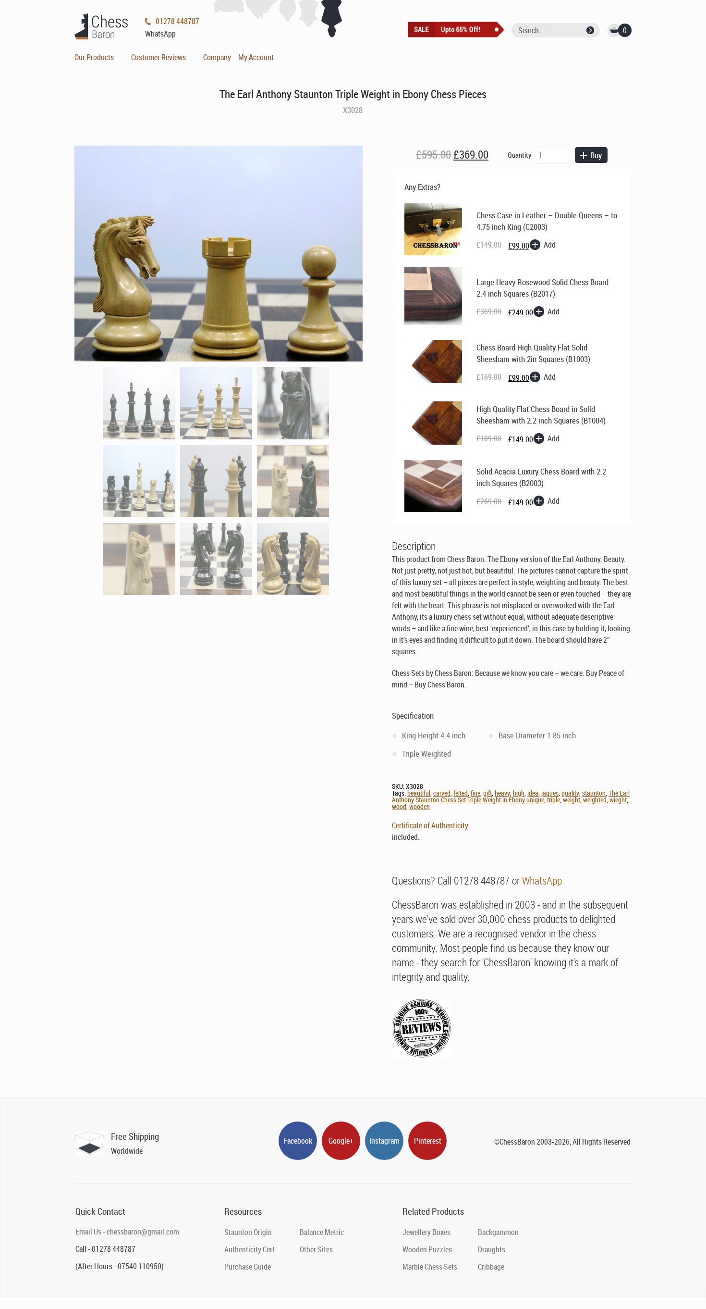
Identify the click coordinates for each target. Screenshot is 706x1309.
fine (475, 793)
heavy (502, 793)
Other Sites (316, 1249)
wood (399, 806)
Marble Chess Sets (429, 1266)
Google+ (341, 1140)
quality (570, 793)
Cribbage (491, 1266)
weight (571, 799)
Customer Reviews (158, 57)
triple (553, 799)
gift (487, 793)
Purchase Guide (247, 1266)
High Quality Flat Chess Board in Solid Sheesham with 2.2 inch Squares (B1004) (541, 414)
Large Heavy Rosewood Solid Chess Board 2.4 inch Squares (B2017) (542, 287)
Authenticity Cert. (250, 1249)
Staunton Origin (248, 1232)
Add (550, 244)
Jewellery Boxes (426, 1232)
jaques (550, 793)
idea (532, 793)
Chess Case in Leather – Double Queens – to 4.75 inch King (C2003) (546, 221)
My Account (256, 57)
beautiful (418, 793)
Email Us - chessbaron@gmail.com (127, 1231)
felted (460, 793)
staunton (594, 793)
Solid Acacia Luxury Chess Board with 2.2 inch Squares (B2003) (541, 477)
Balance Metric (322, 1232)
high (518, 793)
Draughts (491, 1249)
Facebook (297, 1140)
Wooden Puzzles (427, 1249)
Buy (596, 155)
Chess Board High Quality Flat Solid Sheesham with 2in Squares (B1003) (533, 353)
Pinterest (427, 1140)
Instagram (384, 1140)
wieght (618, 799)
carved (441, 793)
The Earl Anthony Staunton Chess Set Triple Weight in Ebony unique (511, 796)
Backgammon (498, 1232)
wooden (419, 806)
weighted (595, 799)
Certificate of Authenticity (430, 825)
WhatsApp (542, 880)
